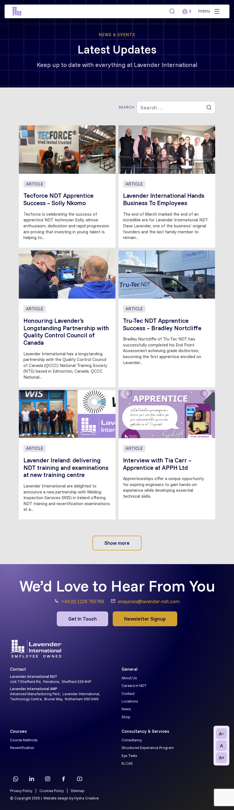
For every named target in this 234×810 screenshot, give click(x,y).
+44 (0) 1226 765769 (82, 601)
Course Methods (23, 740)
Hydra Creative (86, 798)
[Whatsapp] (15, 779)
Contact (128, 693)
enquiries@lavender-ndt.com (149, 601)
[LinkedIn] (31, 779)
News (126, 709)
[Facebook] (63, 779)
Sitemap (77, 790)
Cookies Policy (51, 790)
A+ (221, 757)
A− (221, 733)
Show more (117, 543)
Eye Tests (129, 755)
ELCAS (127, 763)
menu (204, 11)
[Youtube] (79, 779)
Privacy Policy (21, 790)
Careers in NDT (134, 685)
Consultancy (132, 740)
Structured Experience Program (148, 747)
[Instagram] (47, 779)
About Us (129, 678)
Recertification (22, 747)
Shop (126, 717)
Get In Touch (82, 619)
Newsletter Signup (145, 619)
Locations (130, 701)
